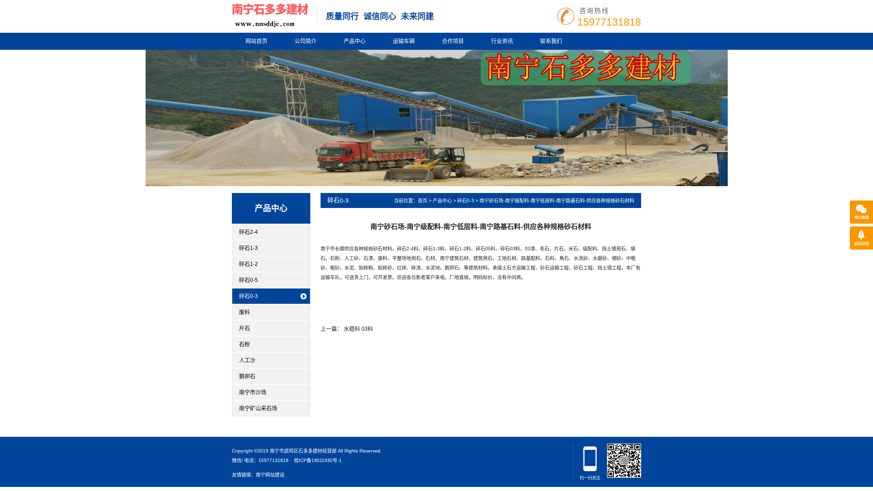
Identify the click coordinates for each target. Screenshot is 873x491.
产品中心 (355, 41)
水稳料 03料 (358, 329)
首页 (422, 200)
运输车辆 (404, 41)
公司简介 (305, 41)
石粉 (244, 344)
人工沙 (247, 360)
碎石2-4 (248, 232)
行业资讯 (502, 41)
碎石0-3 (248, 296)
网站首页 (256, 41)
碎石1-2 (248, 264)
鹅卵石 (247, 376)
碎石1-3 (248, 248)
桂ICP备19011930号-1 (318, 460)
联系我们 (551, 41)
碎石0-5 (248, 280)
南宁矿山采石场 (258, 408)
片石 (244, 328)
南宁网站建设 (270, 474)
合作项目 (453, 41)
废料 (244, 312)
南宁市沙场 (252, 392)
